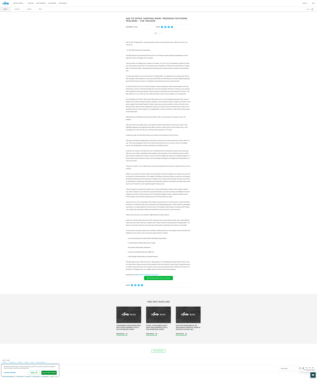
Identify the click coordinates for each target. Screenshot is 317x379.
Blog (308, 9)
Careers (29, 9)
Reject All (34, 372)
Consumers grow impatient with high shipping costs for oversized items (128, 327)
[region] (30, 370)
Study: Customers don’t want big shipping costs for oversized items (156, 327)
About (5, 9)
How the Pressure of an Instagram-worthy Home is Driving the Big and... (188, 327)
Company (17, 9)
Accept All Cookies (49, 372)
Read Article (120, 334)
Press (40, 9)
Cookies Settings (10, 372)
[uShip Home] (6, 3)
